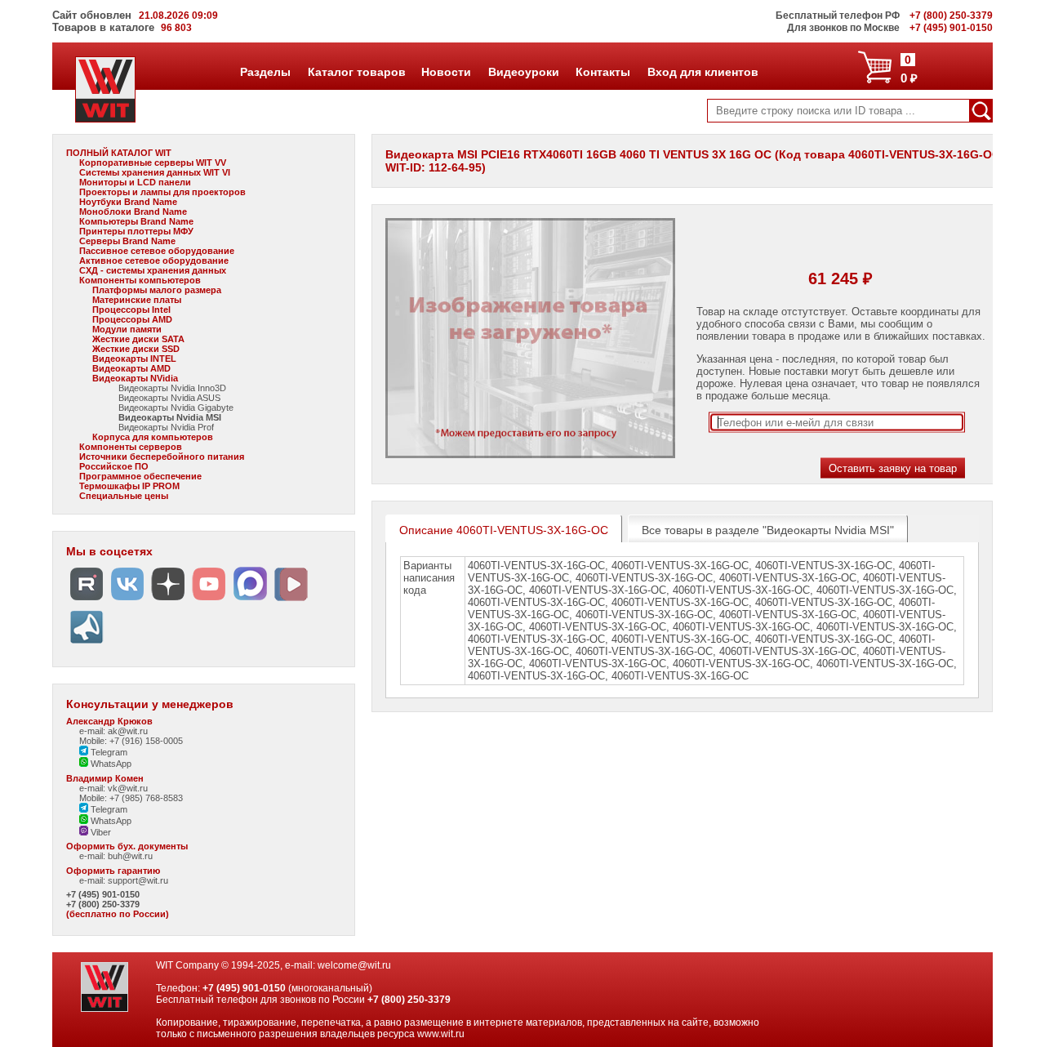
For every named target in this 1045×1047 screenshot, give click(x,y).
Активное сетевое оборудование (154, 260)
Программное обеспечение (140, 476)
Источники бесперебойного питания (161, 456)
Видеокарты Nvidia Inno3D (172, 388)
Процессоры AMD (132, 319)
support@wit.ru (138, 880)
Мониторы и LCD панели (135, 182)
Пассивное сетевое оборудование (156, 251)
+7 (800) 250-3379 (103, 904)
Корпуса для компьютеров (152, 437)
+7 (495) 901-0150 (103, 894)
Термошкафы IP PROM (129, 486)
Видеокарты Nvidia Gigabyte (175, 407)
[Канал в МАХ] (249, 601)
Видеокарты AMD (131, 368)
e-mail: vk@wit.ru (113, 788)
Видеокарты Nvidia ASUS (169, 398)
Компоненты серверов (130, 447)
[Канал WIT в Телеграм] (86, 644)
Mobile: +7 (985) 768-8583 (131, 798)
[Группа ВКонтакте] (127, 601)
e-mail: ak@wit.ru (113, 731)
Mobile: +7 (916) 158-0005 (131, 741)
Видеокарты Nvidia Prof (166, 427)
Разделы (265, 71)
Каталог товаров (356, 71)
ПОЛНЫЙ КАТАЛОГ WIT (118, 153)
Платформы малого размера (156, 290)
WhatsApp (109, 764)
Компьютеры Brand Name (136, 221)
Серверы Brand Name (127, 241)
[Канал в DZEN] (168, 601)
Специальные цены (123, 496)
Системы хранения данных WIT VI (154, 172)
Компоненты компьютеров (140, 280)
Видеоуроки (523, 71)
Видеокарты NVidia (135, 378)
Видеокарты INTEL (134, 358)
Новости (445, 71)
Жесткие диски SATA (138, 339)
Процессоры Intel (131, 309)
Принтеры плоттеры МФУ (136, 231)
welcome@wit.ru (354, 965)
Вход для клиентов (702, 71)
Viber (99, 832)
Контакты (602, 71)
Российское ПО (114, 466)
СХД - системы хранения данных (152, 270)
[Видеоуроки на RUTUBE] (86, 601)
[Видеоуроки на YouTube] (209, 601)
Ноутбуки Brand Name (128, 202)
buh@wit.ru (130, 856)
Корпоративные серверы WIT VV (152, 162)
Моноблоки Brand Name (133, 211)
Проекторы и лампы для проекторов (162, 192)
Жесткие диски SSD (136, 349)
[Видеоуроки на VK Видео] (290, 601)
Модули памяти (127, 329)
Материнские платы (136, 300)
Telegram (107, 752)
